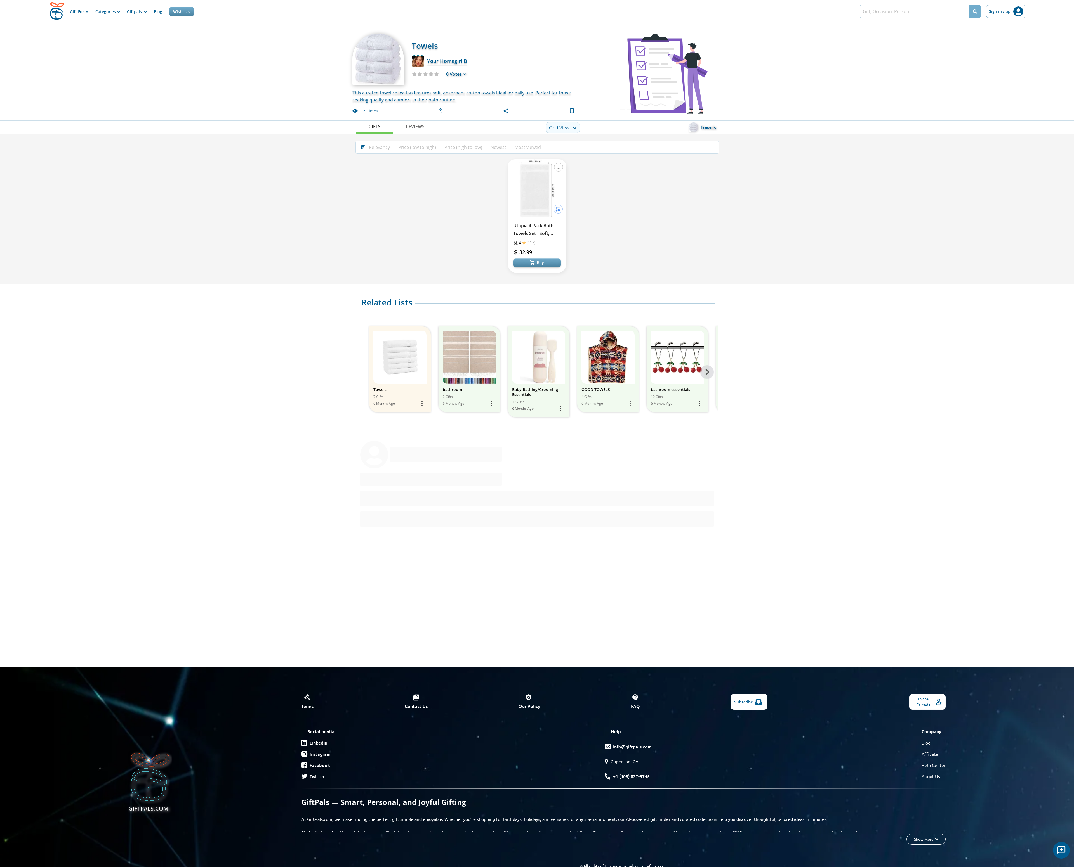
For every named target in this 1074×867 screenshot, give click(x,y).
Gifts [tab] (374, 127)
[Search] (975, 11)
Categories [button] (106, 11)
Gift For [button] (77, 11)
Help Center (934, 765)
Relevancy (379, 147)
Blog (158, 11)
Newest (498, 147)
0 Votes (454, 74)
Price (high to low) (463, 147)
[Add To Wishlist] (558, 209)
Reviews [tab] (415, 127)
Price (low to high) (417, 147)
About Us (931, 776)
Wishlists (181, 11)
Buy (540, 262)
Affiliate (930, 754)
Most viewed (528, 147)
